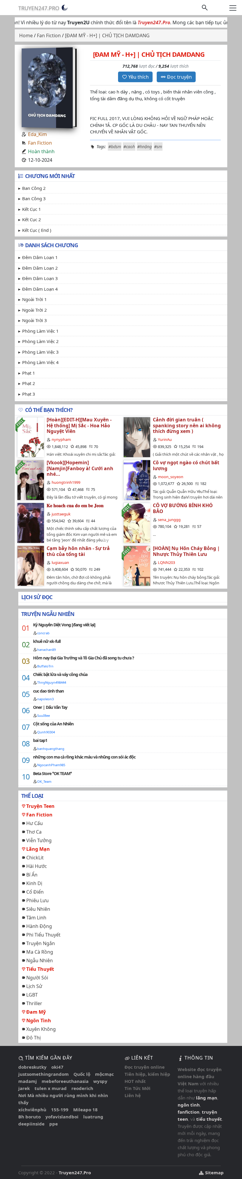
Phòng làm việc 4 (40, 362)
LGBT (32, 995)
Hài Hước (36, 866)
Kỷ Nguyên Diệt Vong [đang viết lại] (64, 624)
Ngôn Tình (38, 1020)
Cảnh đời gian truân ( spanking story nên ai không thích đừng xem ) (187, 425)
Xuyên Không (41, 1029)
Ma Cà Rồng (39, 952)
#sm (158, 146)
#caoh (129, 146)
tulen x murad (51, 1088)
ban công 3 (34, 198)
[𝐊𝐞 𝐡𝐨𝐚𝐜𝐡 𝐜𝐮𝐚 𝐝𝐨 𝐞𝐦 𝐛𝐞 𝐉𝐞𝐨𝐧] (30, 523)
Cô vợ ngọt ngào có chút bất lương (186, 465)
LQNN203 (166, 562)
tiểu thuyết (209, 1119)
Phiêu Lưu (37, 900)
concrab (43, 633)
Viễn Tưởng (39, 840)
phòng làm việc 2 (40, 341)
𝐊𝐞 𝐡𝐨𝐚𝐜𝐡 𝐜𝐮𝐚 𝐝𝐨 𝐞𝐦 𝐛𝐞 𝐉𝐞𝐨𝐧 (75, 505)
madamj (27, 1081)
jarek (24, 1088)
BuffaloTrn (45, 666)
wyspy (100, 1081)
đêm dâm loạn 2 (40, 268)
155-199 (59, 1109)
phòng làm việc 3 (40, 352)
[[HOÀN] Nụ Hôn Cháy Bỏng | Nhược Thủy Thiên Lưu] (136, 566)
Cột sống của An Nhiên (53, 724)
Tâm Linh (36, 917)
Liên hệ (133, 1095)
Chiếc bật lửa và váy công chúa (60, 674)
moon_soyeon (170, 476)
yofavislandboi (62, 1117)
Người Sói (37, 977)
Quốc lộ (81, 1074)
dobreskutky (32, 1067)
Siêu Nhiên (38, 909)
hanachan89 (46, 649)
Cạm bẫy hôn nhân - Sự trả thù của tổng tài (78, 551)
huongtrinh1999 (66, 482)
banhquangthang (50, 748)
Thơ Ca (34, 832)
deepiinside (31, 1124)
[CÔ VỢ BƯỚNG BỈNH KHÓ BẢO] (136, 523)
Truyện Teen (40, 806)
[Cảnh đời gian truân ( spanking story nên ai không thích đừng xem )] (136, 437)
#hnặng (144, 146)
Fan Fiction (40, 143)
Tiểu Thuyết (40, 969)
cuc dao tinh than (48, 691)
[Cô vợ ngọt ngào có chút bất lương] (136, 480)
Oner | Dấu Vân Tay (50, 707)
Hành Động (39, 926)
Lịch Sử (34, 986)
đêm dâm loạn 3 (40, 278)
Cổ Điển (35, 892)
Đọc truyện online (145, 1067)
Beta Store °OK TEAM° (52, 773)
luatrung (93, 1117)
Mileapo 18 (85, 1109)
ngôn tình (189, 1105)
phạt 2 (28, 383)
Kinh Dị (34, 883)
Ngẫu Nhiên (39, 960)
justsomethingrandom (43, 1074)
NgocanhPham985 (51, 765)
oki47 (57, 1067)
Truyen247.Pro (38, 8)
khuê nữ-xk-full (46, 641)
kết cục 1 (31, 209)
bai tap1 (40, 740)
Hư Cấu (34, 823)
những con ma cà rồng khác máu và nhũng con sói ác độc (84, 757)
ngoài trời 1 (34, 299)
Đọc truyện (179, 77)
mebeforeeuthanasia (65, 1081)
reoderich (82, 1088)
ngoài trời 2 (34, 310)
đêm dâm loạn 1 (40, 257)
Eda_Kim (37, 134)
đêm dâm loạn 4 (40, 289)
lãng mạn (206, 1098)
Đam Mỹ (36, 1012)
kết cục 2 (31, 219)
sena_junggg (169, 519)
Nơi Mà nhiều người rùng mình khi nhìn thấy (63, 1098)
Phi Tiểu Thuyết (43, 934)
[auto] (64, 8)
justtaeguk (61, 514)
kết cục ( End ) (36, 230)
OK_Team (44, 781)
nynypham (61, 439)
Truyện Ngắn (40, 943)
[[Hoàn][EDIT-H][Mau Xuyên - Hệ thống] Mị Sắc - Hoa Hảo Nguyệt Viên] (30, 437)
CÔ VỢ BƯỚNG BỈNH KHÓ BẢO (183, 508)
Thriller (34, 1003)
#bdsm (114, 146)
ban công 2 (34, 188)
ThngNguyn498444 (51, 682)
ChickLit (35, 857)
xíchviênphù (32, 1109)
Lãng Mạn (38, 849)
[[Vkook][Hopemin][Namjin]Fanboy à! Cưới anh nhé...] (30, 480)
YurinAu (165, 439)
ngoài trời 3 (34, 320)
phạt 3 (28, 394)
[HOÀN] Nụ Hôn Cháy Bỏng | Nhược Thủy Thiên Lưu (186, 551)
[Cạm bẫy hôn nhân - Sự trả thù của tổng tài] (30, 566)
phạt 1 (28, 373)
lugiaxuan (60, 562)
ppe (53, 1124)
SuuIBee (43, 715)
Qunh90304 (46, 732)
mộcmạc (104, 1074)
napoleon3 (45, 699)
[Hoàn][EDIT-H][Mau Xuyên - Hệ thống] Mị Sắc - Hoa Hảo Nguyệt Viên (79, 425)
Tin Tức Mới (138, 1088)
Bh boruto (29, 1117)
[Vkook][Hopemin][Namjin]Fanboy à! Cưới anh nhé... (80, 468)
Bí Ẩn (31, 874)
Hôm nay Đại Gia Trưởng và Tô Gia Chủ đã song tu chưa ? (83, 658)
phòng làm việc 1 (40, 331)
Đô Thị (33, 1037)
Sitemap (214, 1172)
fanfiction (189, 1112)
